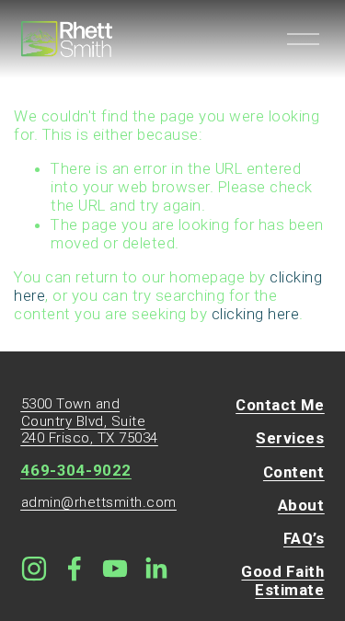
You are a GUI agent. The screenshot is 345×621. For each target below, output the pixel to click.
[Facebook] (74, 568)
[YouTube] (115, 568)
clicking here (256, 314)
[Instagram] (34, 568)
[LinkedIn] (155, 568)
